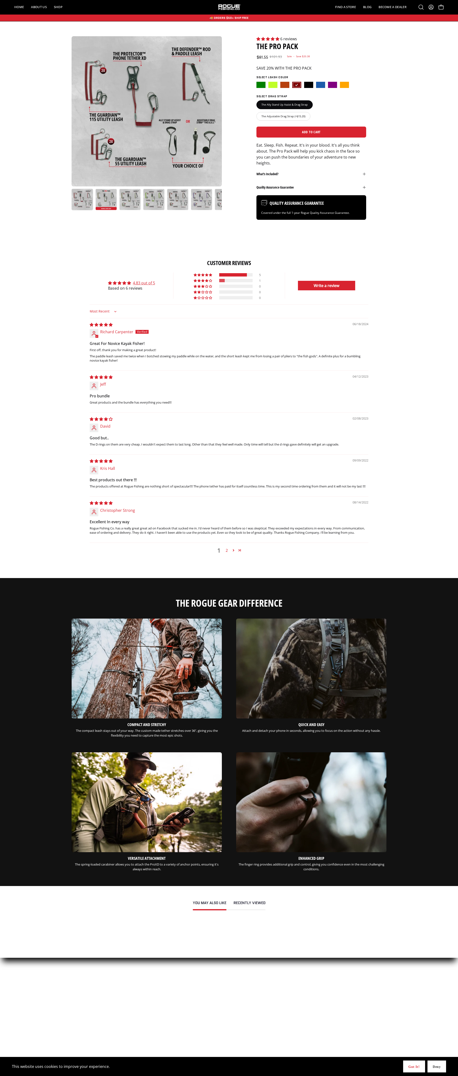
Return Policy (189, 1040)
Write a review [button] (326, 285)
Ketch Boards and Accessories (93, 1034)
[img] (101, 324)
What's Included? (267, 174)
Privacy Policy (189, 1034)
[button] (38, 7)
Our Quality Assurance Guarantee (203, 1015)
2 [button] (227, 550)
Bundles (77, 1015)
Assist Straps (80, 1027)
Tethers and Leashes (86, 1021)
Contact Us (187, 1008)
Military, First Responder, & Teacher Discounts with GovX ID (222, 1027)
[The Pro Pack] (82, 199)
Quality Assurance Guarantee (275, 187)
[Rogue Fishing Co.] (229, 7)
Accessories (80, 1040)
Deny (437, 1067)
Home (76, 1008)
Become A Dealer (191, 1021)
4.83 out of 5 (144, 283)
